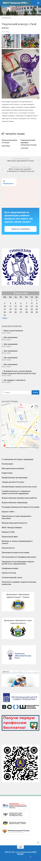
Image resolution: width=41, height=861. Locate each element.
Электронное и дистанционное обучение (16, 517)
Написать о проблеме (20, 229)
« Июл (4, 318)
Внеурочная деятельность (14, 523)
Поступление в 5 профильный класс (19, 557)
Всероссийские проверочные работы (19, 498)
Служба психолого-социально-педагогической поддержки (16, 492)
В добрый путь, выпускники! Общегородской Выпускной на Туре (19, 372)
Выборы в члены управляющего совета (17, 542)
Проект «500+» (8, 511)
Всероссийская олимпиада (14, 502)
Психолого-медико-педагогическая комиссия (19, 583)
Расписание (7, 464)
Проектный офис (10, 536)
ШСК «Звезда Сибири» (12, 527)
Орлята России (9, 573)
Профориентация (10, 568)
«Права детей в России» (13, 482)
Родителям (7, 473)
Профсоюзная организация (14, 477)
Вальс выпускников (13, 330)
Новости (6, 18)
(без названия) (11, 337)
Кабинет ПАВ (8, 532)
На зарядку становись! (15, 380)
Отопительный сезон (12, 577)
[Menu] (38, 3)
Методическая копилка (13, 468)
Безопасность (8, 548)
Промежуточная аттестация (15, 552)
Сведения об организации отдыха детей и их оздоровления (18, 562)
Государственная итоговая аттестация (20, 507)
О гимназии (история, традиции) (17, 459)
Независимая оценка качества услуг (19, 486)
